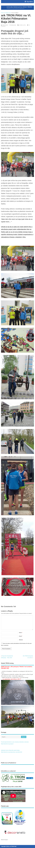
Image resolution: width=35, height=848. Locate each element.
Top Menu (30, 1)
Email (20, 636)
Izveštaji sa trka (22, 25)
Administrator (5, 25)
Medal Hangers (4, 839)
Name (20, 632)
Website (21, 639)
